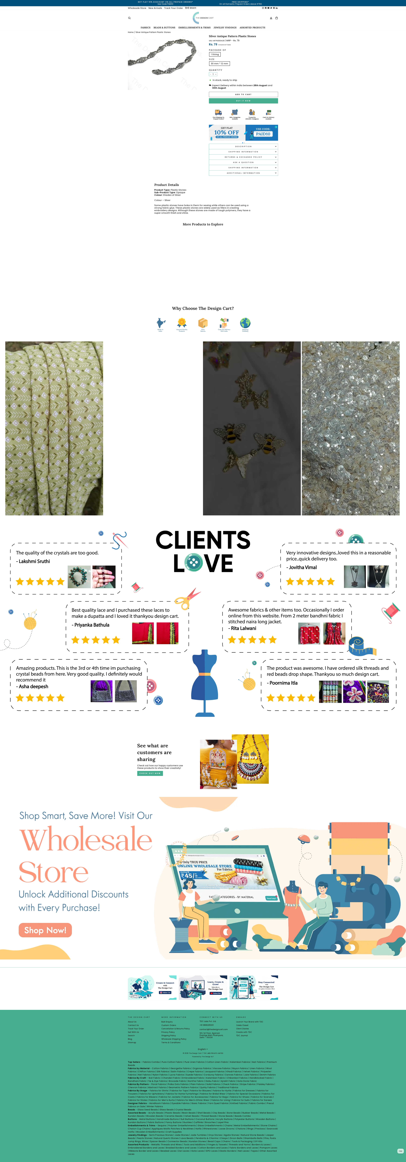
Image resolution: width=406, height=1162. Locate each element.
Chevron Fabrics (137, 1087)
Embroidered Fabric (193, 1077)
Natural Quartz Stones (166, 1138)
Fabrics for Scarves (262, 1096)
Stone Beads (226, 1115)
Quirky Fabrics (208, 1087)
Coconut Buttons (205, 1119)
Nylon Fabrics (160, 1074)
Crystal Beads (183, 1109)
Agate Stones (231, 1135)
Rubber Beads (250, 1112)
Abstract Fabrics (157, 1087)
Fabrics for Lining (220, 1100)
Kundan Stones (197, 1141)
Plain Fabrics (197, 1084)
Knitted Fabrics (238, 1103)
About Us (132, 1022)
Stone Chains (268, 1125)
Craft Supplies (174, 1131)
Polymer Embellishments (182, 1125)
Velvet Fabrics (251, 1071)
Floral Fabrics (158, 1084)
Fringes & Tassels (217, 1144)
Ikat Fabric (154, 1077)
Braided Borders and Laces (181, 1147)
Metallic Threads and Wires (166, 1144)
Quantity (215, 70)
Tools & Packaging (242, 1141)
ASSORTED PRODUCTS (252, 27)
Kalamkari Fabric (215, 1077)
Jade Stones (182, 1135)
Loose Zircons (227, 1128)
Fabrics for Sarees (262, 1100)
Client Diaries (242, 1028)
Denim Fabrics (268, 1074)
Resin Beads (189, 1112)
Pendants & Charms (206, 1138)
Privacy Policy (168, 1032)
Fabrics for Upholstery (151, 1093)
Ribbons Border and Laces (143, 1150)
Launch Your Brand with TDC (249, 1022)
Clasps (224, 1138)
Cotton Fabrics (160, 1068)
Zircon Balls (236, 1138)
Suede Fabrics (194, 1074)
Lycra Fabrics (176, 1074)
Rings (250, 1128)
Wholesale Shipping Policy (174, 1039)
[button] (242, 142)
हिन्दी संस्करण (190, 8)
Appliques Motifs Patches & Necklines (172, 1128)
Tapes (254, 1150)
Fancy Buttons (174, 1122)
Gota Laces (197, 1150)
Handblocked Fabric (260, 1077)
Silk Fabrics (163, 1071)
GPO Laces (212, 1150)
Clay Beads (218, 1112)
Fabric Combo (257, 1103)
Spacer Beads (158, 1141)
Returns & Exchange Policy (243, 157)
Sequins (162, 1125)
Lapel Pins (223, 1122)
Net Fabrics (144, 1074)
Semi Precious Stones (161, 1135)
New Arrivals (155, 8)
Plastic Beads (172, 1112)
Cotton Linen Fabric (217, 1062)
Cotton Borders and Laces (213, 1147)
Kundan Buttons (137, 1122)
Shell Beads (204, 1112)
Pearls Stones (144, 1138)
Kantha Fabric (196, 1081)
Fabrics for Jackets (170, 1096)
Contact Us (133, 1025)
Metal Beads (267, 1112)
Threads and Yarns (240, 1144)
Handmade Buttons (168, 1119)
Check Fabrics (230, 1084)
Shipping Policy (168, 1035)
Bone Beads (233, 1112)
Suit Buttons (187, 1119)
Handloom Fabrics (159, 1103)
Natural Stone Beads (252, 1135)
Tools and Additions (195, 1144)
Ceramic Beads (173, 1115)
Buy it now (243, 101)
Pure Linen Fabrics (194, 1062)
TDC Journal (242, 1035)
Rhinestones (210, 1128)
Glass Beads (167, 1109)
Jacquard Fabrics (215, 1071)
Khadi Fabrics (233, 1071)
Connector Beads (177, 1141)
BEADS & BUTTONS (164, 27)
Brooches (210, 1122)
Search (131, 1035)
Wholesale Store (137, 8)
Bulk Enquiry (167, 1022)
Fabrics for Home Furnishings (182, 1093)
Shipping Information (243, 152)
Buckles (187, 1122)
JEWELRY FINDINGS (225, 27)
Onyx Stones (215, 1135)
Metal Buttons (147, 1119)
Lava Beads (187, 1138)
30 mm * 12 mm (219, 63)
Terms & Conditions (170, 1042)
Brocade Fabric (177, 1081)
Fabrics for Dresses (244, 1090)
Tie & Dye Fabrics (157, 1081)
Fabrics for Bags (219, 1096)
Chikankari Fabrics (237, 1077)
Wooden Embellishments (150, 1131)
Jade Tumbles (198, 1135)
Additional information (243, 173)
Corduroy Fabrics (213, 1074)
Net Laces (243, 1150)
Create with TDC (244, 1032)
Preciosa (260, 1128)
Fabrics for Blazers (147, 1096)
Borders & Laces (261, 1144)
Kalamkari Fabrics (240, 1062)
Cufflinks (198, 1122)
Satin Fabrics (178, 1071)
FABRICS (145, 27)
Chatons (241, 1128)
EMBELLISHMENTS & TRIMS (194, 27)
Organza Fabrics (202, 1068)
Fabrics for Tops (179, 1090)
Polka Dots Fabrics (178, 1084)
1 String (215, 54)
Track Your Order (173, 8)
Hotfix (198, 1128)
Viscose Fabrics (222, 1068)
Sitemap (132, 1042)
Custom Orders (168, 1025)
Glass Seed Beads (147, 1109)
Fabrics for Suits (241, 1100)
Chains (228, 1125)
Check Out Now (150, 773)
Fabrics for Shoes (239, 1096)
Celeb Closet (242, 1025)
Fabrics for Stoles (137, 1100)
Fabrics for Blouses (200, 1090)
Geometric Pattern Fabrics (183, 1087)
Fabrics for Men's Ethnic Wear (193, 1100)
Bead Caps (214, 1141)
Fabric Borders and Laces (244, 1147)
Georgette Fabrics (180, 1068)
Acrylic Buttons (224, 1119)
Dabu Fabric (212, 1081)
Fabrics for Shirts (159, 1090)
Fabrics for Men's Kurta (162, 1100)
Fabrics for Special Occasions (244, 1093)
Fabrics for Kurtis (222, 1090)
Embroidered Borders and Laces (146, 1147)
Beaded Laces (168, 1150)
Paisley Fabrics (265, 1084)
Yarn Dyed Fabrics (218, 1103)
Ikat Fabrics (258, 1062)
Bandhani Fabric (137, 1081)
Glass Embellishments (210, 1125)
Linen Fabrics (257, 1068)
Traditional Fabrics (227, 1087)
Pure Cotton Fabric (172, 1062)
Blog (130, 1039)
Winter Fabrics (155, 1106)
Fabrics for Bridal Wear (213, 1093)
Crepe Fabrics (195, 1071)
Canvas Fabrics (233, 1074)
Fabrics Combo (151, 1062)
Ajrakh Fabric (228, 1081)
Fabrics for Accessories (195, 1096)
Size (212, 59)
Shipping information (243, 167)
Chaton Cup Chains (139, 1128)
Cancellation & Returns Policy (175, 1028)
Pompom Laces (268, 1147)
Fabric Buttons (156, 1122)
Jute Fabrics (251, 1074)
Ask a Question (243, 162)
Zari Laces (183, 1150)
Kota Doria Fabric (247, 1081)
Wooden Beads (154, 1115)
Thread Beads (209, 1115)
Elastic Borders (227, 1150)
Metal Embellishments (246, 1125)
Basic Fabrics (198, 1103)
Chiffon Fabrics (146, 1071)
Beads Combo (243, 1115)
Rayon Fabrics (240, 1068)
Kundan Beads (136, 1115)
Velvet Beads (191, 1115)
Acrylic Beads (155, 1112)
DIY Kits (258, 1141)
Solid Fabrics (213, 1084)
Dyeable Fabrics (180, 1103)
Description (243, 146)
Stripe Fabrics (247, 1084)
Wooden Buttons (265, 1119)
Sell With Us (133, 1032)
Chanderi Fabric (171, 1077)
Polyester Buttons (244, 1119)
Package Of (217, 50)
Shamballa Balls (253, 1138)
